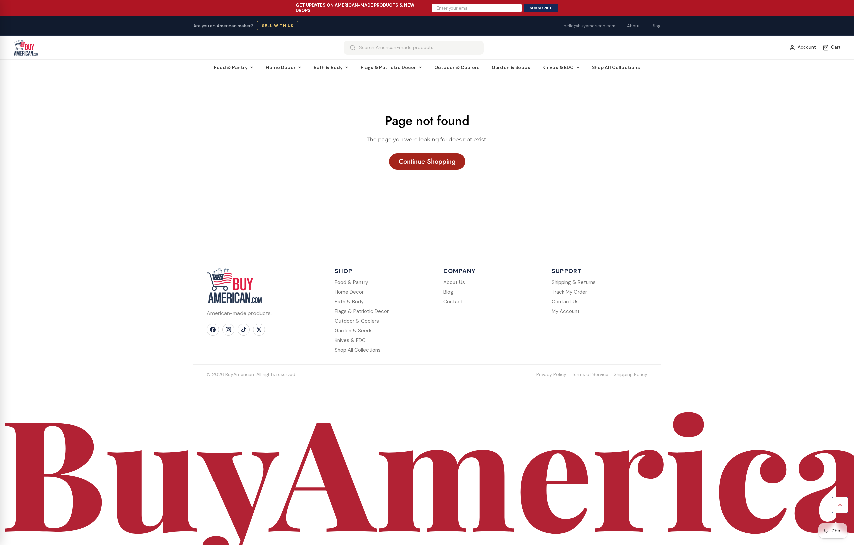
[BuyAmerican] (234, 285)
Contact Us (565, 301)
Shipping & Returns (574, 282)
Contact (453, 301)
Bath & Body (328, 67)
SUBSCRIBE (541, 8)
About (633, 26)
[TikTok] (244, 330)
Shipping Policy (630, 374)
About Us (454, 282)
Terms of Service (590, 374)
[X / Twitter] (259, 330)
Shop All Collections (616, 67)
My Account (566, 311)
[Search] (353, 48)
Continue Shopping (427, 161)
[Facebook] (213, 330)
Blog (656, 26)
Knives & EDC (558, 67)
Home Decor (280, 67)
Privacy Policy (551, 374)
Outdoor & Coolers (457, 67)
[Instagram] (228, 330)
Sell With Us (277, 25)
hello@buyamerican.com (589, 26)
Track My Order (569, 292)
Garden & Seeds (511, 67)
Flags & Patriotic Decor (388, 67)
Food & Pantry (231, 67)
